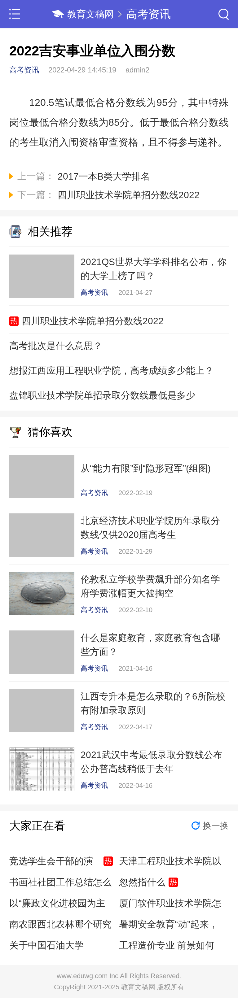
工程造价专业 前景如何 (166, 945)
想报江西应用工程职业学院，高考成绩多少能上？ (111, 370)
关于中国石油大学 (46, 945)
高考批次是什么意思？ (55, 346)
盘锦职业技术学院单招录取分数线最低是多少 (102, 395)
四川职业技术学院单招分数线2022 (93, 321)
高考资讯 (148, 14)
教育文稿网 (90, 14)
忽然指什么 (142, 882)
